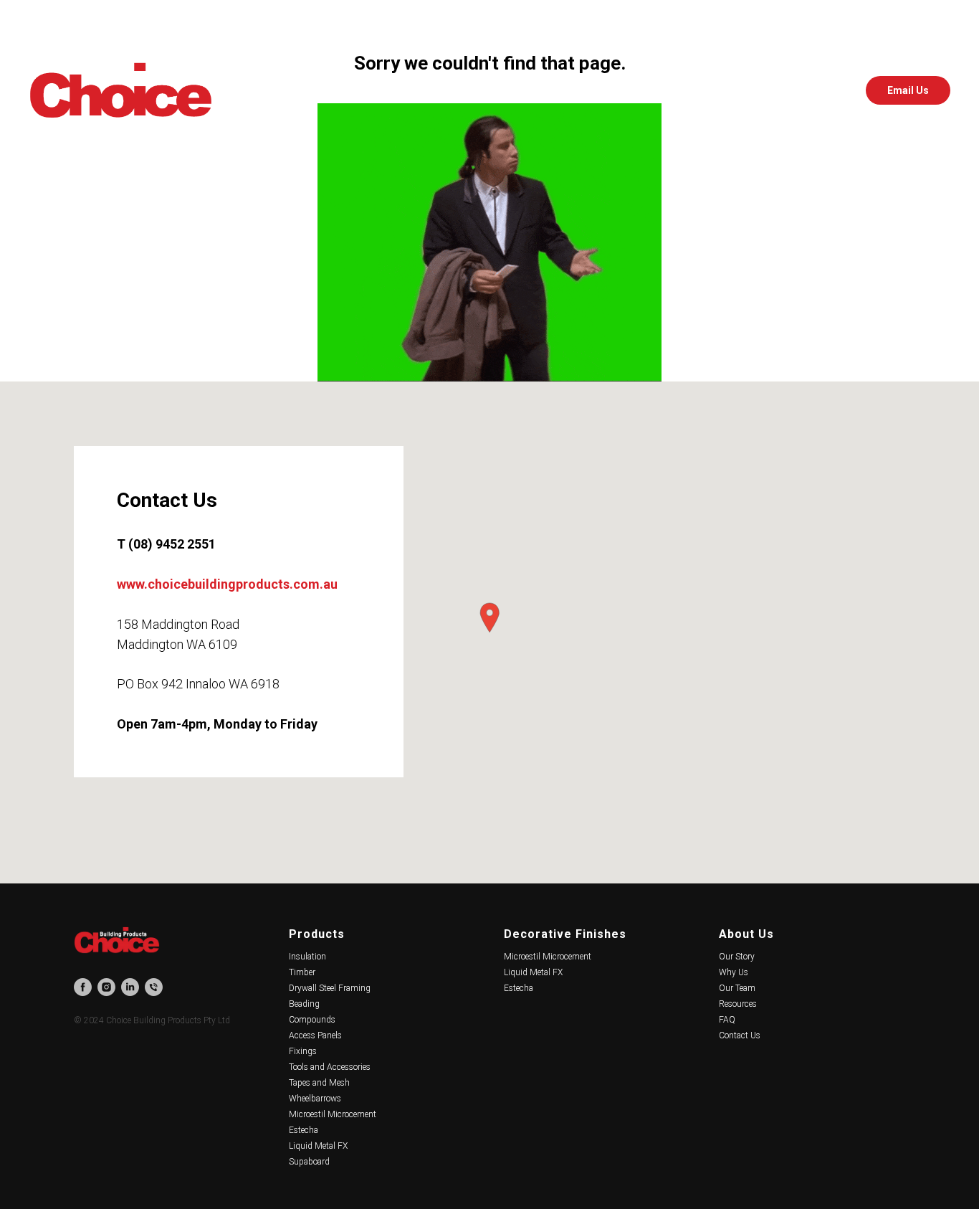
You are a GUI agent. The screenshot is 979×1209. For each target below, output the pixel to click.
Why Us (733, 972)
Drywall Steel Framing (330, 988)
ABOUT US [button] (555, 91)
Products (317, 934)
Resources (738, 1004)
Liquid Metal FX (318, 1146)
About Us (746, 934)
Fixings (303, 1051)
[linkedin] (830, 90)
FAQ (727, 1020)
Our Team (737, 988)
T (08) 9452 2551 (166, 543)
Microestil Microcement (332, 1114)
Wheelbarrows (315, 1099)
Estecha (303, 1130)
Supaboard (309, 1162)
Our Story (737, 957)
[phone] (154, 987)
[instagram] (798, 90)
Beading (304, 1004)
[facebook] (767, 90)
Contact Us (739, 1035)
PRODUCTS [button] (335, 91)
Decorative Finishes (565, 934)
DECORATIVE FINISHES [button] (446, 91)
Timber (302, 972)
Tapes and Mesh (319, 1083)
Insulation (307, 957)
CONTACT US (639, 91)
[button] (489, 617)
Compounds (312, 1020)
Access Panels (315, 1035)
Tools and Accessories (330, 1067)
